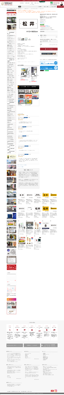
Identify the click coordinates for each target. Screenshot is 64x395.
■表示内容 (42, 31)
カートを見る (32, 4)
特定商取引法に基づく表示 (16, 391)
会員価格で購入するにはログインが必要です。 (47, 29)
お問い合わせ (60, 6)
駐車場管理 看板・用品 (13, 8)
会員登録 (44, 353)
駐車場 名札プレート (21, 8)
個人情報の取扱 (23, 391)
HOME (8, 8)
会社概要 (40, 6)
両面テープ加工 (43, 35)
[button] (19, 75)
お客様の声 (44, 359)
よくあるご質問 (53, 6)
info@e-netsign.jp (53, 4)
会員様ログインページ (46, 354)
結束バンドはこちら (21, 58)
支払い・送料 (46, 6)
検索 (19, 6)
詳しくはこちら (19, 378)
